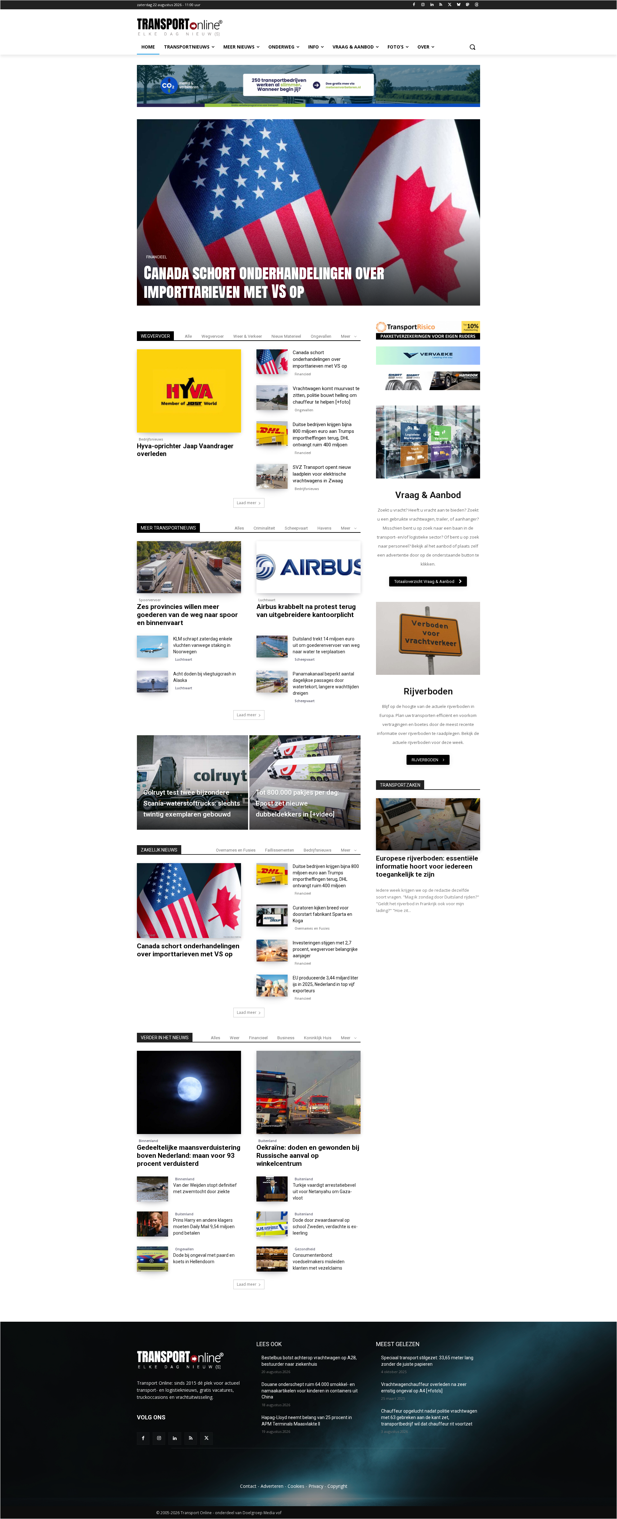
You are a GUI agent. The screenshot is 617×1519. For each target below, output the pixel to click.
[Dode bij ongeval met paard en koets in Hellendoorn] (152, 1259)
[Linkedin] (431, 5)
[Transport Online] (188, 27)
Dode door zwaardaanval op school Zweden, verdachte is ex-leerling (325, 1227)
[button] (472, 47)
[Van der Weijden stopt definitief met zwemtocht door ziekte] (152, 1189)
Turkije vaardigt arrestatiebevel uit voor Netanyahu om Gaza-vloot (324, 1192)
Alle (188, 336)
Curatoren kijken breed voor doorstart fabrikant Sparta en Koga (322, 914)
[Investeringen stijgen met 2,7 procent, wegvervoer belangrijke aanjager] (272, 950)
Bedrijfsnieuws (151, 439)
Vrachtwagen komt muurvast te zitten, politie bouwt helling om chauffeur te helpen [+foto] (226, 282)
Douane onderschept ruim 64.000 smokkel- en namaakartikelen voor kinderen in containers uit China (310, 1390)
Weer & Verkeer (247, 336)
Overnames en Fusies (235, 850)
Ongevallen (321, 336)
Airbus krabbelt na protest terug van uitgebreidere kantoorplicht (306, 611)
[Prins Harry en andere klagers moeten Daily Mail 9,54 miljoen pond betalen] (152, 1224)
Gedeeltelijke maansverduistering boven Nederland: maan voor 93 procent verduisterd (188, 1155)
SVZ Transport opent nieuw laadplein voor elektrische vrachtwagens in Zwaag (322, 474)
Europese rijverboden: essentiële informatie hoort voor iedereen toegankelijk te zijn (427, 866)
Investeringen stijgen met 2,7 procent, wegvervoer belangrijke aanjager (325, 949)
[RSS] (440, 5)
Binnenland (148, 1141)
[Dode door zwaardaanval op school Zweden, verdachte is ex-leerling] (272, 1224)
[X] (449, 5)
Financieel (437, 238)
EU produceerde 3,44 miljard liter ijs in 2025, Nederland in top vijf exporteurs (325, 984)
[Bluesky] (458, 5)
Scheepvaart (296, 528)
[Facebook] (414, 5)
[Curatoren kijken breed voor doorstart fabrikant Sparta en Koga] (272, 915)
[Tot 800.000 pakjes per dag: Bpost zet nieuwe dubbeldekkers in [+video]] (305, 782)
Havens (324, 528)
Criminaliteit (264, 528)
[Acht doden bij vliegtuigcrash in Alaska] (152, 681)
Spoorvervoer (150, 600)
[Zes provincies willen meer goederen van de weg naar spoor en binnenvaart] (189, 567)
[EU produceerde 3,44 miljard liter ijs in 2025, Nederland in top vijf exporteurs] (272, 985)
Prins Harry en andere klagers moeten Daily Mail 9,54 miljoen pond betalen (204, 1227)
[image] (428, 442)
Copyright (337, 1486)
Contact (248, 1486)
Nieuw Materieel (286, 336)
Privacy (315, 1486)
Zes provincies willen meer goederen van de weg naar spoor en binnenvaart (187, 615)
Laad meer (246, 502)
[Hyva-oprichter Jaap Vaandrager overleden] (189, 391)
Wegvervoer (212, 336)
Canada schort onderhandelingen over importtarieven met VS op (320, 359)
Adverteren (272, 1486)
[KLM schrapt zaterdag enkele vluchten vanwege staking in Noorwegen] (152, 646)
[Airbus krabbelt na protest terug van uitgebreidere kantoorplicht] (308, 567)
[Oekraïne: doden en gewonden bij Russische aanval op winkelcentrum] (308, 1092)
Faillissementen (279, 850)
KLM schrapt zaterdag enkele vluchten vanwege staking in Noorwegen (202, 645)
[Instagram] (422, 5)
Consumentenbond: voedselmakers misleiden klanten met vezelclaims (318, 1262)
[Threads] (476, 5)
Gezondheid (305, 1249)
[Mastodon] (467, 5)
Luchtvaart (266, 600)
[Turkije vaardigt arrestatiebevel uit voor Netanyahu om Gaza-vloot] (272, 1189)
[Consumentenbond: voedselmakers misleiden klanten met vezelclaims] (272, 1259)
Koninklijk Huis (317, 1037)
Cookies (296, 1486)
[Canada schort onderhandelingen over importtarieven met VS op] (272, 361)
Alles (239, 528)
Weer (234, 1037)
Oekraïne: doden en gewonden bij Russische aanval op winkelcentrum (307, 1155)
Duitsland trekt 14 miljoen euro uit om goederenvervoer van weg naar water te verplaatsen (326, 645)
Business (285, 1037)
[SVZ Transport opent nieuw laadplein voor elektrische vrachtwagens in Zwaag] (272, 476)
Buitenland (267, 1141)
